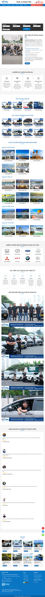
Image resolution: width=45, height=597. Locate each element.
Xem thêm (27, 63)
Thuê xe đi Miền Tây (7, 177)
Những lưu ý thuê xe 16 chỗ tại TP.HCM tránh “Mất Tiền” (28, 353)
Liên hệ (4, 7)
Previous (3, 300)
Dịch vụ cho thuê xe (22, 99)
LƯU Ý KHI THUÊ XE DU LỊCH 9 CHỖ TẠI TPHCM (16, 366)
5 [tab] (23, 332)
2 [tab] (21, 332)
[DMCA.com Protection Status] (28, 386)
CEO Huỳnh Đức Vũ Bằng (34, 48)
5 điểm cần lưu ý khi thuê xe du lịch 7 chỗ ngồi (6, 353)
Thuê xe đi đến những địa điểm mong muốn (22, 142)
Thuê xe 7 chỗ (26, 380)
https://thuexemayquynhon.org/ (12, 390)
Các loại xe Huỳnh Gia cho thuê (22, 115)
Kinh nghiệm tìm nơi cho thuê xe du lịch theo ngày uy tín (28, 367)
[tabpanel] (8, 324)
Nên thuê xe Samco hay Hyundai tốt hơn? (37, 366)
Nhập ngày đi (4, 24)
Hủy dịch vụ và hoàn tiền (38, 380)
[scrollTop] (43, 595)
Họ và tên (24, 24)
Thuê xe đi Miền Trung (8, 206)
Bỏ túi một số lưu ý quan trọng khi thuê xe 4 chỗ (16, 353)
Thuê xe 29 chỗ (26, 383)
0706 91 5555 (40, 2)
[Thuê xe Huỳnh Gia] (5, 2)
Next (42, 300)
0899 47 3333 (40, 1)
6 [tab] (24, 332)
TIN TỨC (22, 341)
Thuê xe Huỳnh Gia (21, 400)
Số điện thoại (35, 24)
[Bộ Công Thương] (12, 388)
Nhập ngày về (14, 24)
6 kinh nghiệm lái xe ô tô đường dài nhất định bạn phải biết (6, 367)
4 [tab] (22, 332)
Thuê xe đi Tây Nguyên (8, 223)
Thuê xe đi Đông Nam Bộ (8, 147)
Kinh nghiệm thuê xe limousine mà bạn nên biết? (38, 353)
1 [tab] (20, 332)
